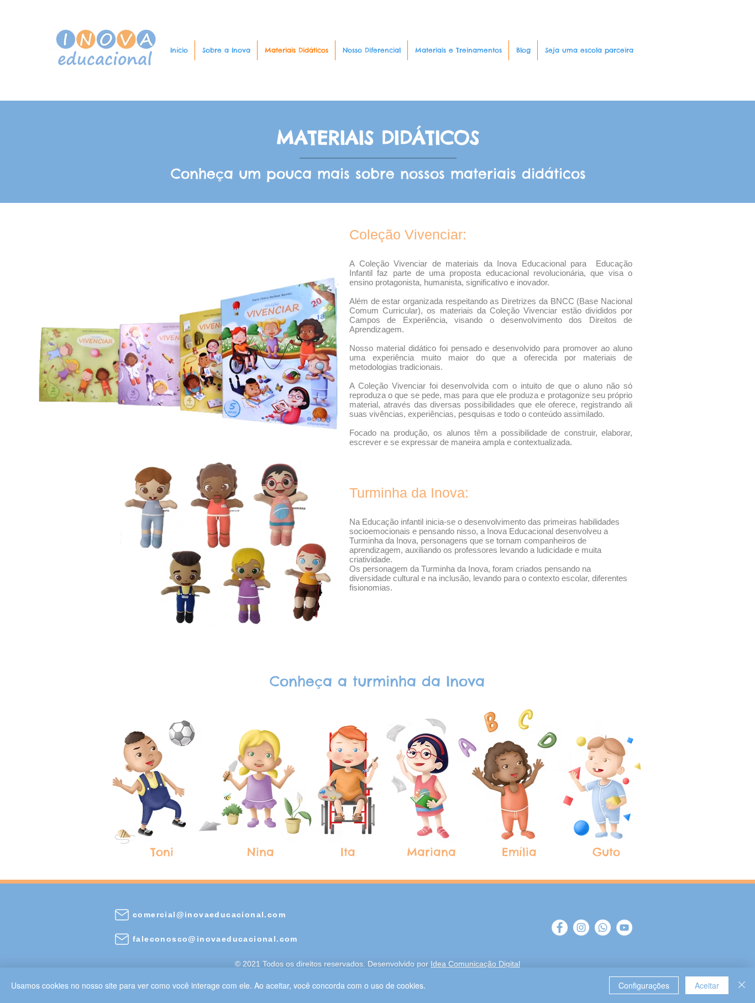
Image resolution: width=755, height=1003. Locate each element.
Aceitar (707, 985)
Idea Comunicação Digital (475, 963)
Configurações (643, 985)
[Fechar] (741, 985)
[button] (226, 50)
